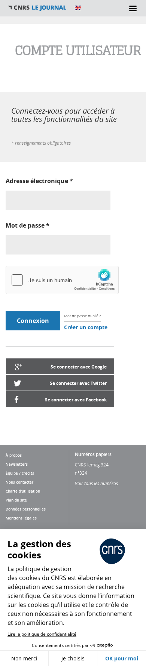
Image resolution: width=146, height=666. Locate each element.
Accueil (37, 8)
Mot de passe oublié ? (82, 316)
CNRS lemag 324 (92, 465)
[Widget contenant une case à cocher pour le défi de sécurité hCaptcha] (62, 280)
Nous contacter (19, 482)
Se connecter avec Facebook (76, 400)
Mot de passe (27, 225)
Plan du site (16, 500)
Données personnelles (26, 509)
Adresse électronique (39, 181)
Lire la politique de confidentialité (41, 634)
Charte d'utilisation (23, 491)
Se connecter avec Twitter (78, 383)
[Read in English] (78, 8)
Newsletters (17, 464)
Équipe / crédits (20, 473)
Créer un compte (85, 327)
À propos (14, 455)
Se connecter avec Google (79, 367)
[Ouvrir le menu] (133, 8)
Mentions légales (21, 518)
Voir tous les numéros (96, 483)
